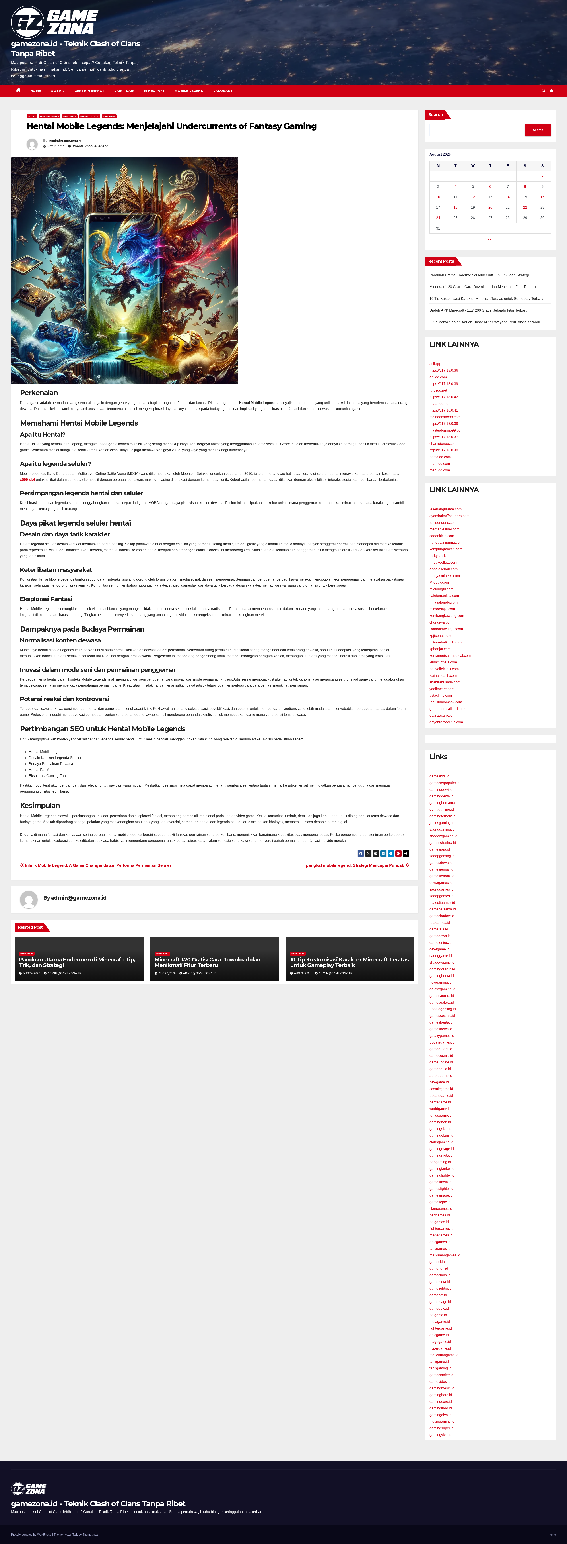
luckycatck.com (441, 556)
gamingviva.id (440, 1435)
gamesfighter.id (441, 1189)
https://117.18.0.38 (443, 424)
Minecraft (154, 91)
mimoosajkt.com (442, 609)
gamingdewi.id (440, 789)
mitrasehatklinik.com (445, 642)
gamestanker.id (441, 1375)
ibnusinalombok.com (445, 702)
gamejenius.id (440, 942)
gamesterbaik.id (441, 876)
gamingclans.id (441, 1135)
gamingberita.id (441, 976)
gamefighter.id (440, 1288)
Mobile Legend (189, 91)
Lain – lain (125, 91)
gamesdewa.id (440, 863)
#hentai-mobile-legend (90, 146)
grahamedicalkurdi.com (447, 709)
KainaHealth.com (443, 675)
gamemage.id (440, 1302)
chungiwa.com (440, 622)
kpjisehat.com (440, 636)
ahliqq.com (438, 377)
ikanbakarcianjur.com (446, 629)
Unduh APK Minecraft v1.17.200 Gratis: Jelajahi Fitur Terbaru (478, 310)
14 (508, 197)
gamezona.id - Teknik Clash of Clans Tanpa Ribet (98, 1503)
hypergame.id (440, 1348)
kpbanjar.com (439, 649)
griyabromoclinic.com (446, 722)
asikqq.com (438, 364)
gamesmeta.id (440, 1182)
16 (542, 197)
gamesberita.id (441, 1022)
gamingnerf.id (440, 1122)
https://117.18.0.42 (443, 397)
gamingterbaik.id (442, 816)
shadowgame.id (441, 962)
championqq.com (442, 443)
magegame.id (440, 1342)
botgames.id (439, 1222)
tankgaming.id (440, 1368)
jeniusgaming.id (441, 823)
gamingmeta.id (441, 1155)
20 (490, 207)
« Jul (488, 238)
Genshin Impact (89, 91)
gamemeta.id (439, 1282)
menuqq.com (439, 470)
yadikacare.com (441, 689)
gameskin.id (439, 1262)
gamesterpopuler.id (444, 783)
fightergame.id (440, 1328)
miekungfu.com (441, 589)
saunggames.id (441, 889)
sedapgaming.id (442, 856)
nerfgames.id (439, 1215)
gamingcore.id (440, 1401)
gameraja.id (438, 929)
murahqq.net (439, 404)
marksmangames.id (444, 1255)
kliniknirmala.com (443, 662)
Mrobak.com (439, 582)
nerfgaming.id (440, 1162)
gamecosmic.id (441, 1055)
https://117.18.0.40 (443, 450)
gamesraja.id (439, 849)
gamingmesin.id (441, 1388)
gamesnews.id (440, 1029)
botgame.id (438, 1315)
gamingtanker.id (441, 1169)
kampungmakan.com (445, 549)
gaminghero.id (440, 1395)
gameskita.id (439, 776)
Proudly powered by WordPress (31, 1534)
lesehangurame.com (445, 509)
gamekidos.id (439, 1381)
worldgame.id (440, 1109)
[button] (543, 90)
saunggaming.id (442, 829)
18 (456, 207)
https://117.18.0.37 (443, 437)
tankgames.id (439, 1248)
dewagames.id (440, 883)
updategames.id (442, 1042)
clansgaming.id (441, 1142)
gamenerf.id (438, 1268)
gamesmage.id (441, 1195)
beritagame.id (440, 1102)
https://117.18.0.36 (443, 370)
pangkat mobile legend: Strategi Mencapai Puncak (355, 865)
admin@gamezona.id (64, 141)
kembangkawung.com (446, 616)
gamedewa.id (440, 936)
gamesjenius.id (441, 869)
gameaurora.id (440, 1049)
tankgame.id (439, 1362)
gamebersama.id (442, 909)
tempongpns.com (442, 522)
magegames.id (441, 1235)
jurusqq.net (438, 390)
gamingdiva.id (440, 1415)
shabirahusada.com (444, 682)
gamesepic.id (439, 1202)
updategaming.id (442, 1009)
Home (35, 91)
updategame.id (441, 1095)
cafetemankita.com (444, 596)
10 (438, 197)
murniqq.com (439, 463)
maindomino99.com (444, 417)
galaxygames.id (441, 1036)
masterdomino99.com (446, 430)
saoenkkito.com (441, 536)
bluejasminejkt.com (444, 576)
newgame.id (439, 1082)
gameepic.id (439, 1308)
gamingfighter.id (441, 1175)
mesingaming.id (441, 1421)
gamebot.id (438, 1295)
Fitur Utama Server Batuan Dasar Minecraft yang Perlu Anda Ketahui (484, 322)
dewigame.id (439, 949)
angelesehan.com (443, 569)
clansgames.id (440, 1208)
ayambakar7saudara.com (449, 516)
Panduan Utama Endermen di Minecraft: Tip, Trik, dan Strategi (77, 962)
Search (435, 114)
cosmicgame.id (441, 1089)
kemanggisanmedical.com (450, 655)
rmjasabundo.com (443, 602)
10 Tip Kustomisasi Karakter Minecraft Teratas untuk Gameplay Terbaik (349, 962)
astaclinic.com (440, 695)
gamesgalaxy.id (441, 1002)
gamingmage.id (441, 1149)
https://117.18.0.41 (443, 410)
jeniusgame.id (440, 1115)
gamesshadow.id (442, 843)
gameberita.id (440, 1069)
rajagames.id (439, 922)
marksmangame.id (443, 1355)
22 (525, 207)
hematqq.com (440, 457)
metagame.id (439, 1322)
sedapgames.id (441, 896)
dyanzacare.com (442, 715)
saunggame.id (440, 956)
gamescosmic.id (442, 1016)
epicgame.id (439, 1335)
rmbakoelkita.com (443, 562)
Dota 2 (58, 91)
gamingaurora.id (442, 969)
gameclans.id (439, 1275)
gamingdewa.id (441, 796)
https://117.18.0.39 (443, 384)
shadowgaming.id (443, 836)
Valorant (223, 91)
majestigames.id (442, 902)
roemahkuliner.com (444, 529)
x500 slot (27, 479)
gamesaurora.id (441, 996)
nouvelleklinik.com (444, 669)
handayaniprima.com (445, 542)
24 (438, 218)
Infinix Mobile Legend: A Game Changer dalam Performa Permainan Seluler (97, 865)
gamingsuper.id (441, 1428)
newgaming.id (440, 982)
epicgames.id (439, 1242)
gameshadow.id (441, 916)
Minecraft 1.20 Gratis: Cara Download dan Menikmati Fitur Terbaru (207, 962)
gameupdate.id (441, 1062)
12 (473, 197)
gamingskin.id (440, 1129)
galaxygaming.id (442, 989)
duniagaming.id (441, 809)
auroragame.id (440, 1075)
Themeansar (90, 1534)
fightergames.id (441, 1228)
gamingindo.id (440, 1408)
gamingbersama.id (444, 803)
